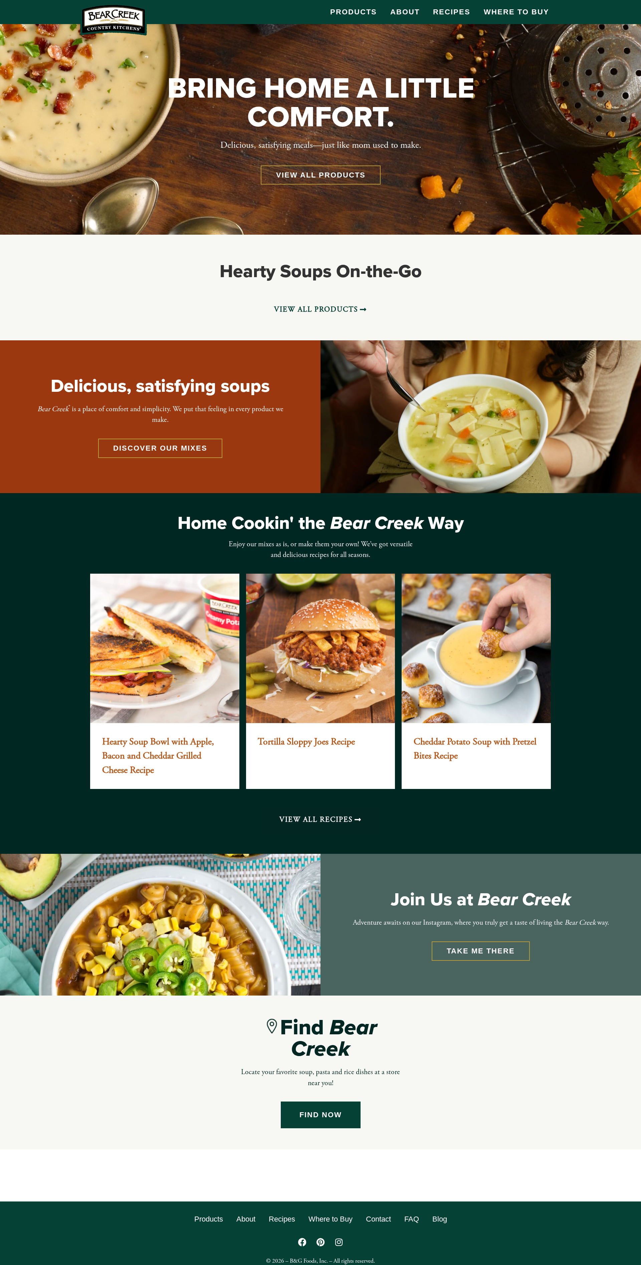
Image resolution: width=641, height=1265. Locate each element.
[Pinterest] (320, 1242)
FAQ (411, 1219)
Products (353, 12)
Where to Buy (516, 12)
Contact (378, 1219)
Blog (439, 1219)
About (405, 12)
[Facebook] (302, 1242)
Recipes (451, 12)
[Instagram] (339, 1242)
